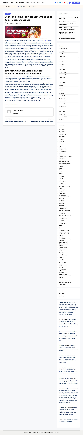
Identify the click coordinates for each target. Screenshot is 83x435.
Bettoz (6, 3)
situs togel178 (62, 158)
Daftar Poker (62, 153)
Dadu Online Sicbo (63, 270)
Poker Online (62, 136)
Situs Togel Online (63, 247)
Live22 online (74, 302)
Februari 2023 (62, 67)
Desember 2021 (62, 98)
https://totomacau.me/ (64, 186)
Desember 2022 (62, 72)
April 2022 (61, 93)
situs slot (61, 245)
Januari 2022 (62, 95)
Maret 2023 (61, 64)
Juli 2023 (61, 59)
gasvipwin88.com (63, 190)
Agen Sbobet (62, 277)
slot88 (60, 250)
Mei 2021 (61, 109)
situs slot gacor (62, 284)
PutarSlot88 (61, 205)
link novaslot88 (62, 185)
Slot (60, 128)
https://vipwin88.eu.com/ (65, 276)
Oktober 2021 (62, 103)
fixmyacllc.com (62, 195)
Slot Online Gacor (63, 151)
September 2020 (63, 116)
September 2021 (62, 106)
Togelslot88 (61, 138)
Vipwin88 (61, 170)
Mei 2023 (61, 61)
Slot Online (7, 13)
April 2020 (61, 119)
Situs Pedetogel (62, 134)
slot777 (60, 279)
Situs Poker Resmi (63, 223)
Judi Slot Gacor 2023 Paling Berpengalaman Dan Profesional (67, 37)
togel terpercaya (63, 265)
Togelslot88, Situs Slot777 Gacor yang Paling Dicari (68, 17)
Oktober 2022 (62, 77)
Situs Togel (61, 139)
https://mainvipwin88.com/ (65, 163)
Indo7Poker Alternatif (64, 230)
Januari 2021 (62, 111)
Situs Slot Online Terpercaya (65, 156)
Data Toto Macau (63, 149)
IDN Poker (61, 154)
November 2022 (62, 74)
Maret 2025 (61, 51)
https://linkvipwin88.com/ (65, 238)
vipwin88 (61, 166)
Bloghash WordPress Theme (52, 432)
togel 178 (61, 159)
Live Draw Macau (63, 207)
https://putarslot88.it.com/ (65, 282)
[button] (76, 2)
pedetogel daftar (63, 319)
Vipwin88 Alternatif (63, 242)
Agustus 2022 (62, 82)
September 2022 (63, 80)
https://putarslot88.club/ (65, 210)
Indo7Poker (61, 220)
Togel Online (61, 131)
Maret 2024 (61, 53)
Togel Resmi (61, 129)
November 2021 (62, 101)
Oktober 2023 (62, 56)
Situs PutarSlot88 (63, 218)
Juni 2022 (61, 88)
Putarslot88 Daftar (63, 272)
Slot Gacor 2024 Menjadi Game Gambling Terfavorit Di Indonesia (67, 28)
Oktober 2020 (62, 114)
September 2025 (63, 48)
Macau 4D (61, 222)
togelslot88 (46, 40)
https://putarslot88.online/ (65, 215)
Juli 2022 (61, 85)
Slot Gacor (61, 133)
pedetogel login (62, 262)
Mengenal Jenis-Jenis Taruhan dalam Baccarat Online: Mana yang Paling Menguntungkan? (68, 23)
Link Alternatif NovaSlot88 (65, 196)
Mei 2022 (61, 90)
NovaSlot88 (61, 200)
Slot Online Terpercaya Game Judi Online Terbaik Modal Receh (67, 33)
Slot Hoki (61, 290)
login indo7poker (62, 208)
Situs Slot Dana (62, 249)
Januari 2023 (62, 69)
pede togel (70, 407)
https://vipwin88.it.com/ (64, 281)
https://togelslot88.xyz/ (64, 164)
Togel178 (61, 175)
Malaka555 (61, 240)
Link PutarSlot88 (62, 217)
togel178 (61, 143)
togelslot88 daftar (63, 255)
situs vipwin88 (62, 141)
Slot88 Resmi (62, 212)
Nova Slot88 (61, 198)
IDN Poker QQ (62, 293)
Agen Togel (61, 296)
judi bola (61, 267)
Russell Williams (18, 111)
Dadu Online (61, 225)
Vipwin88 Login (62, 148)
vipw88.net (61, 191)
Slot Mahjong (62, 213)
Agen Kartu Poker (63, 227)
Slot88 (60, 171)
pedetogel (61, 252)
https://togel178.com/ (64, 161)
